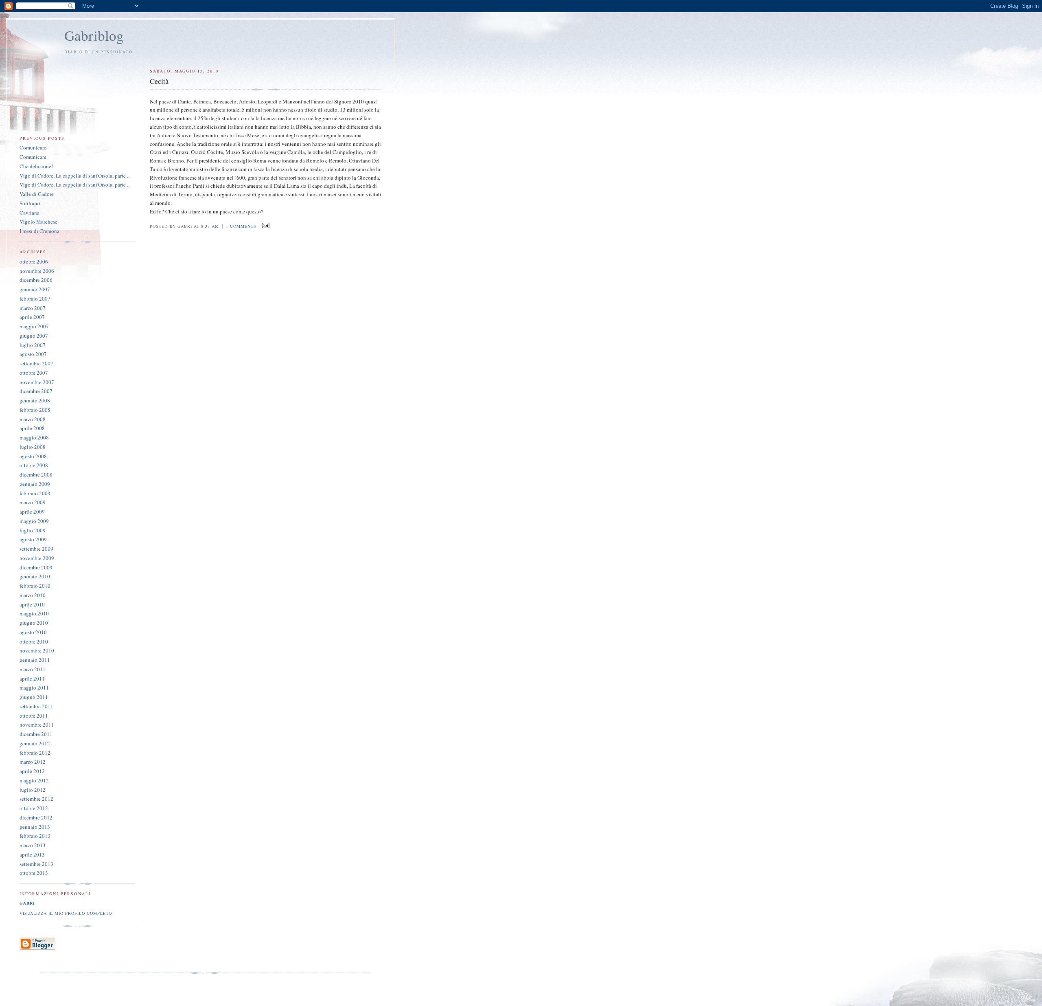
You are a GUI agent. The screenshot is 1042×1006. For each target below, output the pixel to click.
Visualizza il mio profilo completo (66, 913)
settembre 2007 (36, 363)
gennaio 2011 (35, 659)
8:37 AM (210, 226)
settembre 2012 (36, 798)
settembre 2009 (36, 548)
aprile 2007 (32, 317)
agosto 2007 (33, 354)
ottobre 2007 (34, 372)
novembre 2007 (37, 382)
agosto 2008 (33, 456)
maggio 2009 (34, 521)
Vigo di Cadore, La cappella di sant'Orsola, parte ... (75, 175)
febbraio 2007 (35, 298)
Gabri (27, 903)
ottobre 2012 (34, 808)
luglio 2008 (33, 446)
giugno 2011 (34, 697)
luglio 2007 (33, 345)
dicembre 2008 (36, 474)
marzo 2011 (33, 669)
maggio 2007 (34, 326)
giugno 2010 (34, 622)
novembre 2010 (37, 650)
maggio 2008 (34, 437)
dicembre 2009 (36, 567)
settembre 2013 (36, 864)
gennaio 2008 (35, 400)
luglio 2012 (33, 789)
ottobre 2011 (34, 715)
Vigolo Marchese (38, 221)
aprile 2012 (32, 771)
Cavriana (29, 212)
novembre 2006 (37, 271)
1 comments (241, 226)
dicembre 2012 (36, 817)
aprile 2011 (32, 678)
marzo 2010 (33, 595)
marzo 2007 (33, 308)
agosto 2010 (33, 632)
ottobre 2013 (34, 872)
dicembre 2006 (36, 279)
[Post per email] (264, 225)
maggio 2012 (34, 780)
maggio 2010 (34, 613)
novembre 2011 (37, 724)
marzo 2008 (33, 419)
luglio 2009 (33, 530)
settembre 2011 (36, 706)
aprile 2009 (32, 511)
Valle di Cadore (37, 194)
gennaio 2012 (35, 743)
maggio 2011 (34, 687)
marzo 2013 (33, 845)
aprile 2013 (32, 854)
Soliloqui (30, 203)
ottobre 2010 (34, 641)
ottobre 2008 (34, 465)
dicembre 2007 (36, 391)
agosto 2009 (33, 539)
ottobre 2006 (34, 261)
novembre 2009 (37, 558)
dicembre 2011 (36, 734)
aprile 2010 (32, 604)
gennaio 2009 (35, 484)
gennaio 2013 (35, 826)
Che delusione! (36, 166)
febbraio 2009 (35, 493)
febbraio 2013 (35, 835)
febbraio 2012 (35, 752)
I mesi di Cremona (39, 231)
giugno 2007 (34, 335)
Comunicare (33, 147)
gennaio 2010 (35, 576)
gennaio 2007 (35, 289)
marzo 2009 (33, 502)
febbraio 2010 (35, 585)
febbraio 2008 (35, 409)
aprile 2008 (32, 428)
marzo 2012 (33, 761)
